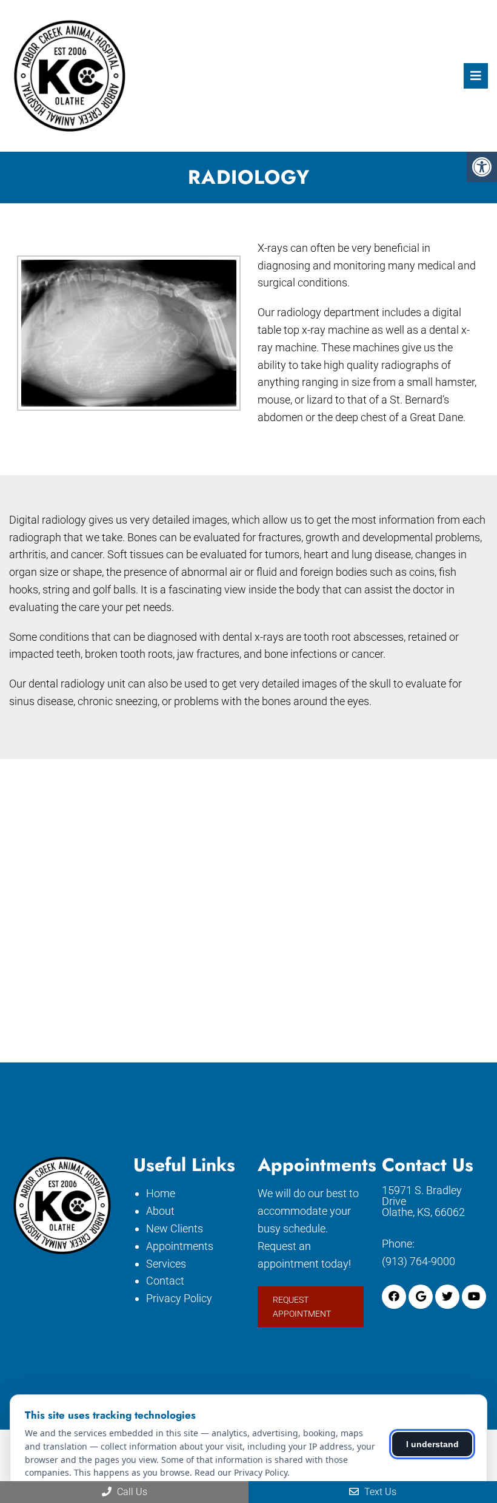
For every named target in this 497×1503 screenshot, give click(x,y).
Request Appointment (302, 1306)
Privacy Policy (179, 1298)
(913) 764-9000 (418, 1261)
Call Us (131, 1492)
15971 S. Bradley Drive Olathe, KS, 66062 (423, 1201)
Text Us (379, 1492)
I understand (432, 1444)
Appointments (179, 1246)
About (160, 1210)
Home (160, 1193)
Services (166, 1263)
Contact (165, 1280)
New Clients (174, 1228)
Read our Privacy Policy (241, 1472)
